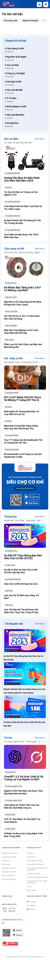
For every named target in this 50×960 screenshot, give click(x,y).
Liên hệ (29, 886)
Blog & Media (31, 890)
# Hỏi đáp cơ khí (13, 81)
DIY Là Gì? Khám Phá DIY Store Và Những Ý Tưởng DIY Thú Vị (22, 399)
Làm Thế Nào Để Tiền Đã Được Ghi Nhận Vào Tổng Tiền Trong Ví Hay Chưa (21, 612)
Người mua (8, 591)
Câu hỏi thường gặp (8, 879)
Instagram (32, 905)
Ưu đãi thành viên (11, 551)
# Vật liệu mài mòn (14, 115)
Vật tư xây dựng (10, 252)
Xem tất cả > (40, 139)
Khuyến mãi (9, 520)
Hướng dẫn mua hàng (9, 853)
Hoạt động (19, 520)
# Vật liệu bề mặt (14, 90)
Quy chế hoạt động (33, 873)
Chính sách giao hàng (34, 861)
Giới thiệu (30, 853)
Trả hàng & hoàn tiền (9, 868)
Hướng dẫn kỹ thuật (29, 362)
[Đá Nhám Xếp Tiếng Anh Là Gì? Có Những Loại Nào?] (25, 268)
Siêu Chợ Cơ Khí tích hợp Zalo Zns (21, 584)
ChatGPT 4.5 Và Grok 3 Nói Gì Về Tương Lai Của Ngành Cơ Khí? (23, 778)
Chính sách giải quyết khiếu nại (37, 877)
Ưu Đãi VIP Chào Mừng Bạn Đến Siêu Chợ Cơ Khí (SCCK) (23, 557)
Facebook (32, 902)
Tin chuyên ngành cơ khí (14, 741)
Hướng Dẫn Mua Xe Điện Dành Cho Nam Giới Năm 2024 (22, 179)
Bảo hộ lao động (26, 252)
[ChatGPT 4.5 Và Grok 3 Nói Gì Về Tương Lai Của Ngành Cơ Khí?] (25, 757)
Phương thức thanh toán (35, 864)
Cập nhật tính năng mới (13, 579)
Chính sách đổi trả (8, 875)
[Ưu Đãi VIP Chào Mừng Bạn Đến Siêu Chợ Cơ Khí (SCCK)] (25, 536)
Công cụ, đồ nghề (11, 311)
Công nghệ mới (10, 772)
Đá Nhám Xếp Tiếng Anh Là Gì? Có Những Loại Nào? (22, 289)
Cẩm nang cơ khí (10, 297)
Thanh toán (6, 861)
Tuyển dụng (30, 520)
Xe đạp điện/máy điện (22, 143)
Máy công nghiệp (11, 325)
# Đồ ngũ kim (11, 123)
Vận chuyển (6, 864)
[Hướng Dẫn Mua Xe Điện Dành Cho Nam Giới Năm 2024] (25, 159)
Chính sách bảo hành (9, 872)
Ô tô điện (8, 143)
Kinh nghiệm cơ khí (12, 362)
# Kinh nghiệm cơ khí (15, 106)
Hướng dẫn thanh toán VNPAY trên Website (37, 882)
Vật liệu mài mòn (10, 283)
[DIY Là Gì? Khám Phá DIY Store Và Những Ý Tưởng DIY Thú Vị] (25, 378)
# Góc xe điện (12, 65)
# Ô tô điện (10, 98)
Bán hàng (8, 407)
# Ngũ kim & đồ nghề (15, 56)
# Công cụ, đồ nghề (15, 73)
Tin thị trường (31, 741)
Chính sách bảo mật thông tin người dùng (37, 869)
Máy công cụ (9, 340)
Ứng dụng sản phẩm (12, 449)
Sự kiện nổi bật (10, 814)
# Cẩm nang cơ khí (14, 48)
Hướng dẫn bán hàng (9, 857)
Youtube (32, 909)
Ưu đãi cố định (10, 565)
